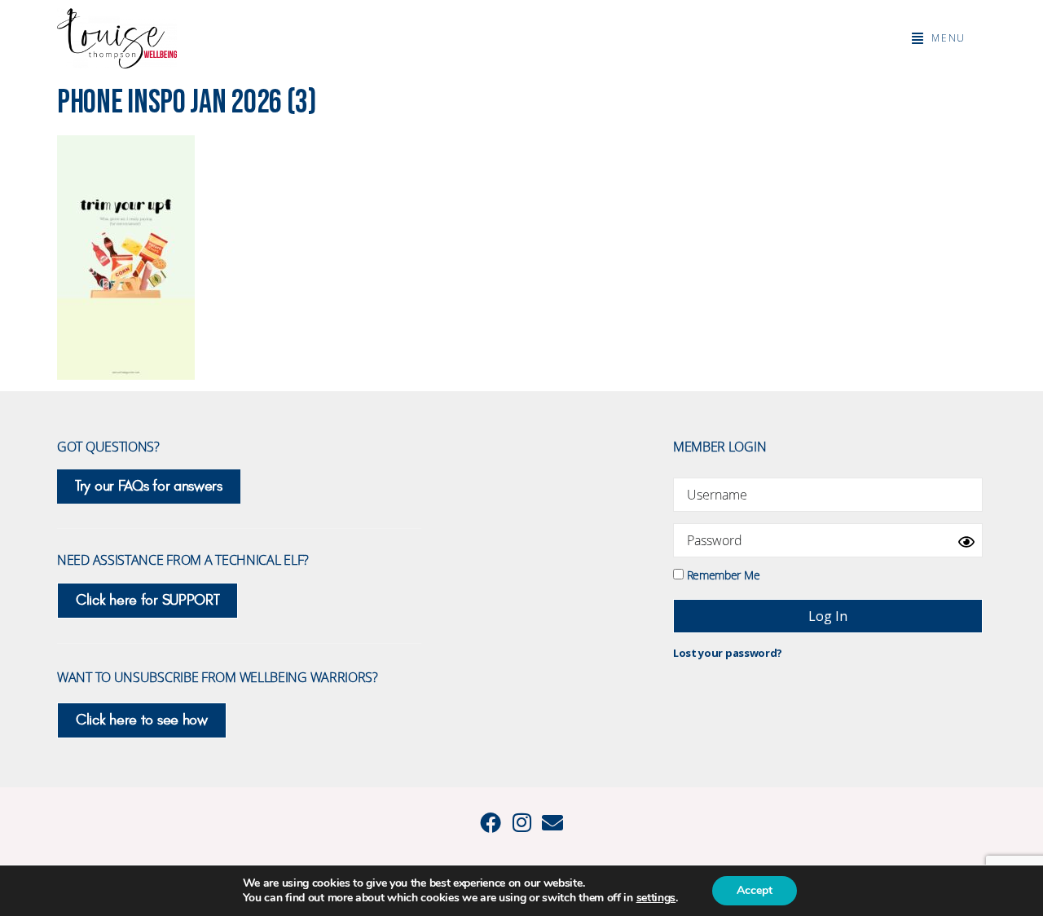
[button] (938, 38)
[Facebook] (490, 822)
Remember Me (721, 574)
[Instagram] (521, 822)
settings (656, 898)
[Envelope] (552, 822)
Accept (754, 890)
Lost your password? (727, 652)
